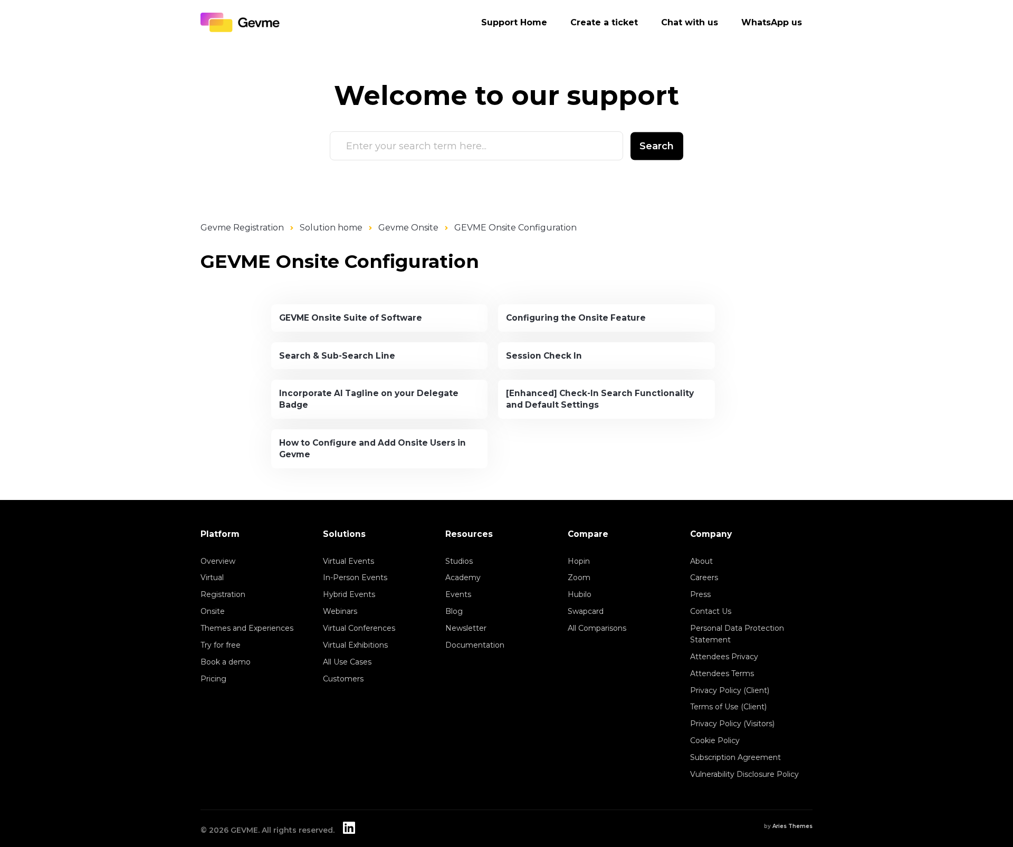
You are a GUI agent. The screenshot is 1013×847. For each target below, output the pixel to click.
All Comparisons (597, 628)
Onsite (212, 611)
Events (458, 594)
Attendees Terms (722, 673)
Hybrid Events (349, 594)
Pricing (213, 679)
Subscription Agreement (735, 757)
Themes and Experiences (246, 628)
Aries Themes (792, 826)
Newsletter (465, 628)
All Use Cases (347, 662)
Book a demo (225, 662)
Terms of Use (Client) (728, 706)
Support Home (514, 22)
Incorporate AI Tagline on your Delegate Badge (368, 399)
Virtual (212, 577)
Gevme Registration (242, 228)
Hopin (579, 561)
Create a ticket (604, 22)
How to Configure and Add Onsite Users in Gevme (372, 448)
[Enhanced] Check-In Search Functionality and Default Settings (600, 399)
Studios (459, 561)
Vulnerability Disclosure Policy (744, 774)
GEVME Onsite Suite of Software (350, 318)
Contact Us (710, 611)
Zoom (579, 577)
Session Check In (544, 356)
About (701, 561)
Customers (343, 679)
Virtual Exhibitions (355, 645)
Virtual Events (348, 561)
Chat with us (689, 22)
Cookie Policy (715, 740)
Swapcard (586, 611)
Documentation (474, 645)
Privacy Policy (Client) (729, 690)
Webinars (340, 611)
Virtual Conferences (359, 628)
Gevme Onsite (408, 228)
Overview (217, 561)
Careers (704, 577)
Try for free (220, 645)
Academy (463, 577)
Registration (222, 594)
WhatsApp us (771, 22)
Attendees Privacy (724, 656)
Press (700, 594)
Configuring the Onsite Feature (576, 318)
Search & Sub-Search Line (337, 356)
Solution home (331, 228)
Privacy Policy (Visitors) (732, 723)
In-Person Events (355, 577)
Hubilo (579, 594)
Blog (454, 611)
